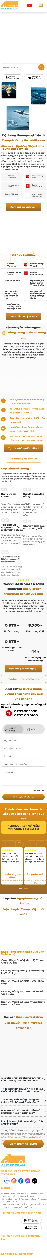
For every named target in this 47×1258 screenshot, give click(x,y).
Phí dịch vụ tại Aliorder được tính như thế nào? (22, 1122)
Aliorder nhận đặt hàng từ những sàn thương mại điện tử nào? (22, 1079)
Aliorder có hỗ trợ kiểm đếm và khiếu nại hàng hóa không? (20, 1111)
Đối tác (35, 729)
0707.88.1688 (25, 711)
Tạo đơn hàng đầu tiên (22, 448)
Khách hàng (12, 729)
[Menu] (41, 5)
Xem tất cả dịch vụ (22, 207)
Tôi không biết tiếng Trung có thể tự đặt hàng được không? (20, 1100)
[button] (21, 888)
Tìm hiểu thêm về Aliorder (23, 679)
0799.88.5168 (26, 715)
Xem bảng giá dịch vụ (23, 458)
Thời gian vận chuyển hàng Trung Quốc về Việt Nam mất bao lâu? (22, 1090)
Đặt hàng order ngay (22, 668)
